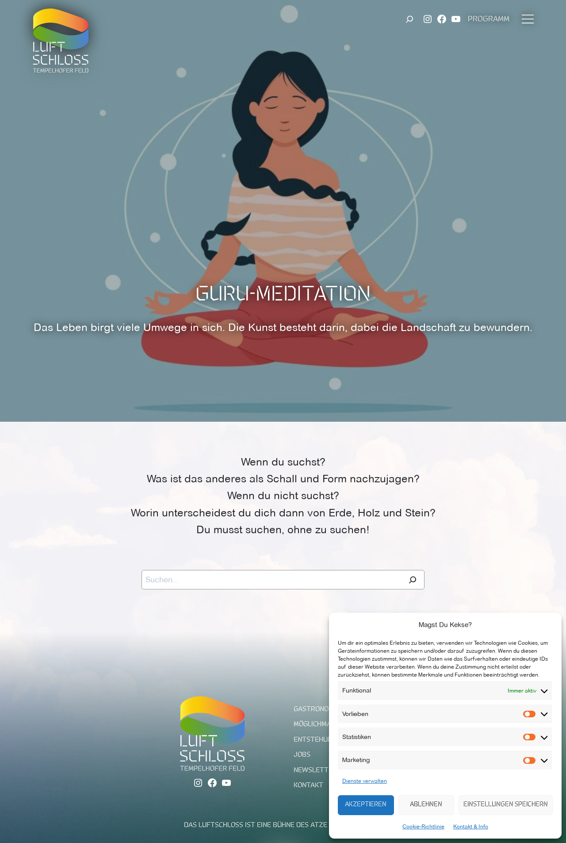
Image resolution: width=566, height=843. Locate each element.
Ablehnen (426, 804)
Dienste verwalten (364, 781)
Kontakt (308, 785)
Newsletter (315, 770)
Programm (488, 19)
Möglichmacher (321, 724)
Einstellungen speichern (505, 804)
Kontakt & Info (470, 826)
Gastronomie (317, 709)
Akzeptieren (365, 804)
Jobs (302, 754)
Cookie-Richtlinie (423, 826)
